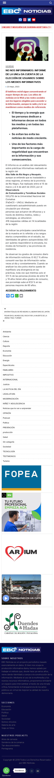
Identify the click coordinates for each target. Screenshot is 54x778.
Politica (6, 423)
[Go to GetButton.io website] (6, 775)
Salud (5, 437)
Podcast (6, 418)
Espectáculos (8, 365)
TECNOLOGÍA (9, 451)
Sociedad (10, 66)
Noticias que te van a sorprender (17, 408)
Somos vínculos (9, 722)
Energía (6, 360)
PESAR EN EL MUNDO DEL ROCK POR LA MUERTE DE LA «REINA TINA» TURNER (25, 317)
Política (5, 712)
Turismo (6, 461)
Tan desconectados (11, 745)
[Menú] (4, 2)
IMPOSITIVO (8, 375)
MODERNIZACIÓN (10, 399)
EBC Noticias (29, 763)
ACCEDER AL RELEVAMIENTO (21, 290)
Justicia (6, 384)
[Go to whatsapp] (6, 770)
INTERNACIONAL (10, 379)
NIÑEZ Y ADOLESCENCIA (14, 403)
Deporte (6, 346)
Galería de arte (8, 725)
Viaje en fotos (8, 728)
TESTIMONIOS (9, 456)
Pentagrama (7, 748)
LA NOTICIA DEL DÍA (12, 389)
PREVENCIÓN (9, 427)
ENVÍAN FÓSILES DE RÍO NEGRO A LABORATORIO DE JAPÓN (27, 312)
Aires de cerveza (9, 739)
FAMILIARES (8, 370)
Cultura (6, 341)
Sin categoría (8, 442)
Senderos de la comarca (13, 742)
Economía (7, 351)
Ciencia (6, 336)
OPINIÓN (7, 413)
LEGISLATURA (9, 394)
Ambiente (7, 332)
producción (8, 432)
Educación (7, 355)
